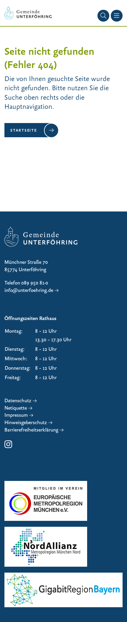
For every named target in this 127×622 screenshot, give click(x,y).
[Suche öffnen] (103, 16)
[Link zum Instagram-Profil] (8, 447)
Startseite (23, 130)
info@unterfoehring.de (28, 290)
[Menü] (117, 16)
